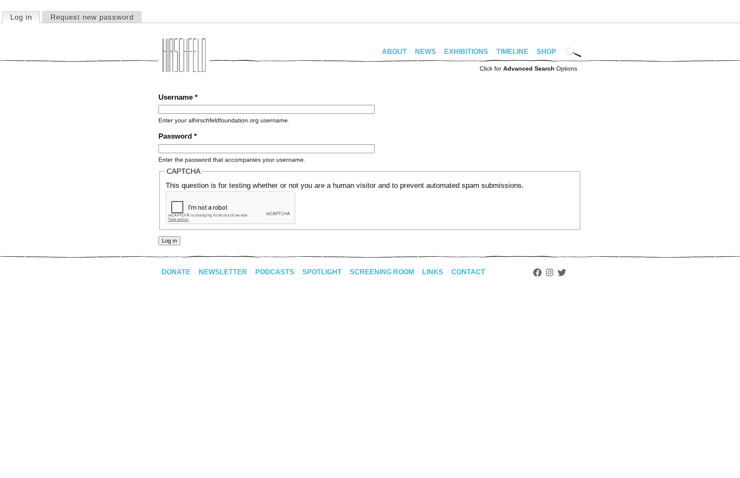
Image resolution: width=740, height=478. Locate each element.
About (394, 51)
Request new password (92, 17)
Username (178, 97)
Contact (468, 272)
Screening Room (382, 272)
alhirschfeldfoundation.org (184, 55)
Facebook (537, 272)
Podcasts (274, 272)
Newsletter (223, 272)
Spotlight (322, 272)
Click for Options (528, 68)
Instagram (549, 272)
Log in (24, 17)
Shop (546, 51)
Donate (176, 272)
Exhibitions (466, 51)
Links (432, 272)
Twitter (562, 272)
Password (177, 136)
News (425, 51)
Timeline (512, 51)
